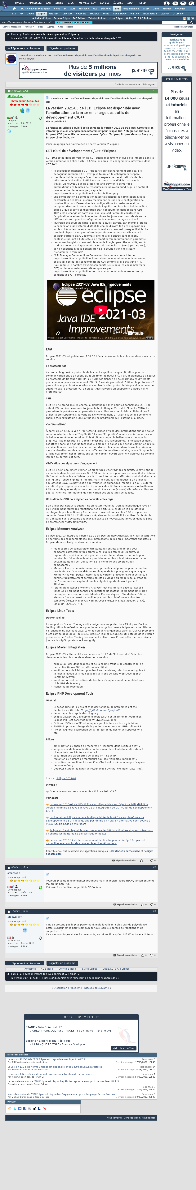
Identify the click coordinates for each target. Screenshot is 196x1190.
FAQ (48, 3)
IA (65, 8)
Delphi (30, 13)
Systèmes (180, 8)
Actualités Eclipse (41, 18)
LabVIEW (67, 13)
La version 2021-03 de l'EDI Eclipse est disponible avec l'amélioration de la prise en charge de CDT (87, 55)
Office (156, 8)
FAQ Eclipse (79, 18)
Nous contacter (114, 1118)
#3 (154, 911)
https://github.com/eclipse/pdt (100, 710)
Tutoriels (35, 3)
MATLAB (94, 13)
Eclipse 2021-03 (66, 778)
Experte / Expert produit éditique (48, 1040)
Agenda (50, 27)
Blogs (59, 3)
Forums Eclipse (62, 18)
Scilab (106, 13)
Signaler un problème (62, 48)
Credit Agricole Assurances (53, 1030)
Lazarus (165, 13)
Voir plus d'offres (124, 1048)
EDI (117, 8)
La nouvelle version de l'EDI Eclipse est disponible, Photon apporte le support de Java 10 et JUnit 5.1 (64, 1081)
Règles (69, 27)
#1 (154, 90)
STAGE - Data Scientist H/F (44, 1027)
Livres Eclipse (116, 18)
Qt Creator (178, 13)
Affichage (148, 84)
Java (95, 8)
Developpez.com (132, 1118)
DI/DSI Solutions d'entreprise (35, 8)
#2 (154, 867)
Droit (131, 3)
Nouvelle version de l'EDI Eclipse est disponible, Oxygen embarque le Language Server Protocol (61, 1094)
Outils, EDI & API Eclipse (139, 18)
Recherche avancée (183, 27)
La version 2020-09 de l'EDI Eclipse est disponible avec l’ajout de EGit (46, 1059)
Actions (28, 27)
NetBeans (81, 13)
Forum (15, 34)
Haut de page (148, 1118)
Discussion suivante (96, 988)
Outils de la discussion (126, 84)
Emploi (104, 3)
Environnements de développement (43, 34)
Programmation (131, 8)
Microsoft (84, 8)
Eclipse (41, 13)
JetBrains (54, 13)
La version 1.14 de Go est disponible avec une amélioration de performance (49, 1074)
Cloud (57, 8)
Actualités (30, 969)
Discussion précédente (68, 988)
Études (118, 3)
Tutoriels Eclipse (97, 18)
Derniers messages (11, 27)
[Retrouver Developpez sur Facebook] (192, 18)
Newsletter (87, 3)
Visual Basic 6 (150, 13)
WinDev (134, 13)
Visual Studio (120, 13)
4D (21, 13)
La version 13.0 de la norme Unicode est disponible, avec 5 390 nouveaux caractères (54, 1067)
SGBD (146, 8)
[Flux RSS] (184, 18)
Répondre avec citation (126, 861)
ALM (72, 8)
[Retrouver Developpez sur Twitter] (188, 18)
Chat (71, 3)
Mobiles (167, 8)
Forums (18, 3)
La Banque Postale (46, 1044)
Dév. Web (106, 8)
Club (142, 3)
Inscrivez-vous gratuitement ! (74, 22)
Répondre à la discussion (24, 48)
